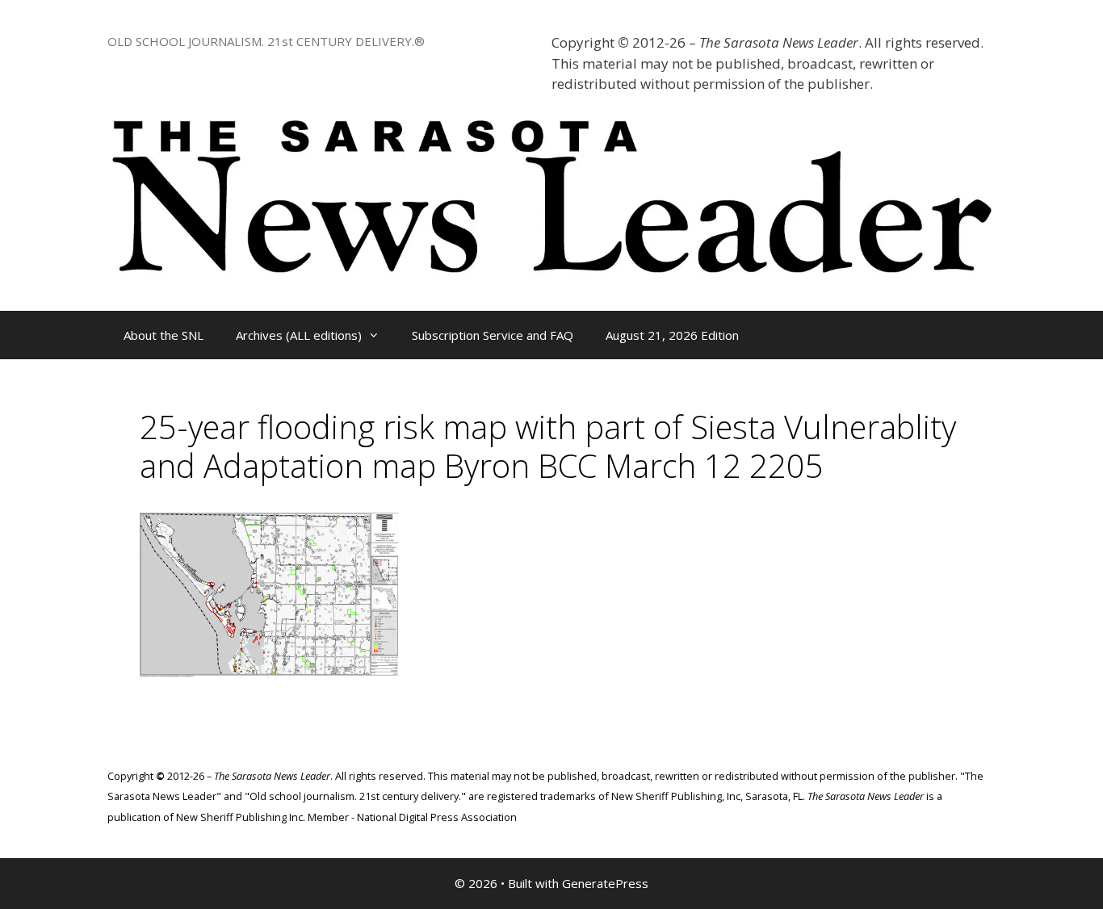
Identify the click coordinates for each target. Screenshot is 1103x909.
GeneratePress (605, 883)
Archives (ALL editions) (299, 335)
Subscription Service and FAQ (492, 335)
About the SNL (163, 335)
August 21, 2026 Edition (672, 335)
